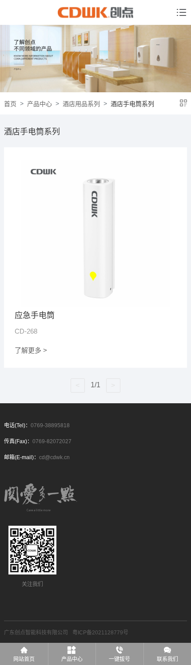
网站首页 (24, 659)
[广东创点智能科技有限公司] (95, 12)
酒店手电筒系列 (132, 103)
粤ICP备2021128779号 (100, 633)
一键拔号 (119, 659)
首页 (10, 103)
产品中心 (39, 103)
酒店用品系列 (81, 103)
